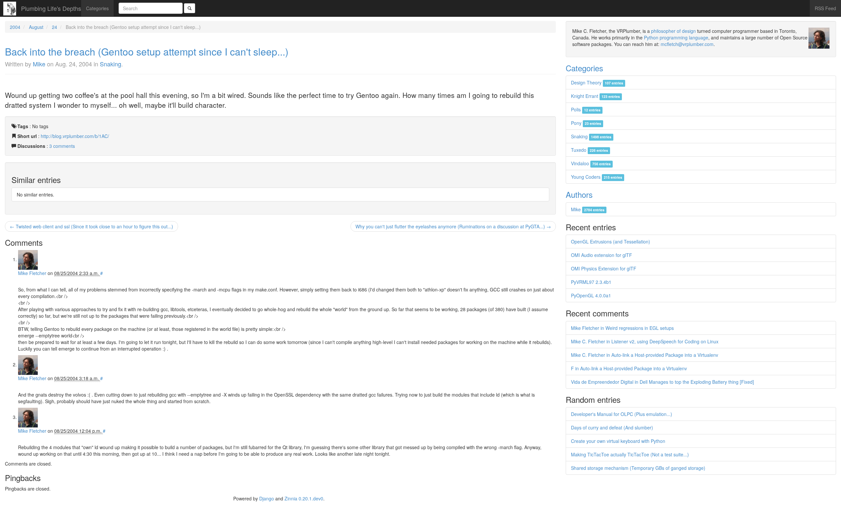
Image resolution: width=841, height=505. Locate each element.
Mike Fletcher (32, 273)
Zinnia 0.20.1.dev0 (303, 498)
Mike (39, 63)
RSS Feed (825, 8)
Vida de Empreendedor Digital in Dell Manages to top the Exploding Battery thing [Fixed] (662, 382)
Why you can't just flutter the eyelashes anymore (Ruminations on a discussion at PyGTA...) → (453, 226)
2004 (15, 27)
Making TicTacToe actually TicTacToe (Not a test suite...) (630, 454)
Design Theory (597, 82)
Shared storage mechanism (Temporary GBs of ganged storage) (638, 468)
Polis (586, 109)
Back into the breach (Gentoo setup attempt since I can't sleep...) (146, 51)
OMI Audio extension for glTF (601, 255)
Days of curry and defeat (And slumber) (612, 427)
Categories (97, 8)
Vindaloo (591, 163)
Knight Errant (595, 96)
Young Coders (596, 176)
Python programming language (676, 37)
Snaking (110, 63)
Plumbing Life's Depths (51, 8)
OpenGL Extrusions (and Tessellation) (610, 241)
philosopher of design (673, 31)
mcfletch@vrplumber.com (687, 44)
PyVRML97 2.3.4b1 (591, 282)
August (36, 27)
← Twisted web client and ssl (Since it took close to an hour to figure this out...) (91, 226)
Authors (579, 194)
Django (266, 498)
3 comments (62, 146)
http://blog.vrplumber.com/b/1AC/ (75, 136)
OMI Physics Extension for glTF (603, 268)
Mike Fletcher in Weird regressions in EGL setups (622, 328)
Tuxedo (589, 150)
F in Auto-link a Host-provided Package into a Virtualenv (629, 368)
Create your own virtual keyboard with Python (618, 441)
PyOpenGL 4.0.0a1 (591, 295)
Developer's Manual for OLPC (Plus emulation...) (621, 414)
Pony (586, 123)
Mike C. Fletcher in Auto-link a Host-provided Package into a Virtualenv (644, 355)
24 (54, 27)
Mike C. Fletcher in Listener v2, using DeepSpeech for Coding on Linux (644, 341)
